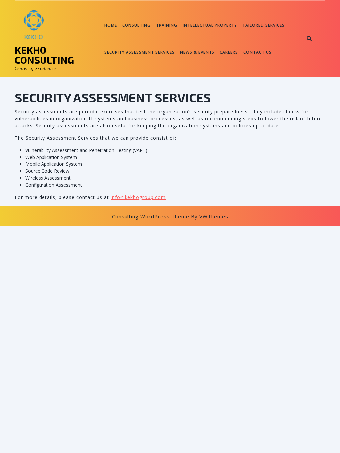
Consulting (136, 25)
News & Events (197, 52)
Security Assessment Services (139, 52)
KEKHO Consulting (44, 55)
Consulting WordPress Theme (150, 216)
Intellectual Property (210, 25)
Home (110, 25)
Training (166, 25)
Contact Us (257, 52)
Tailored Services (263, 25)
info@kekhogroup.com (138, 197)
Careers (229, 52)
